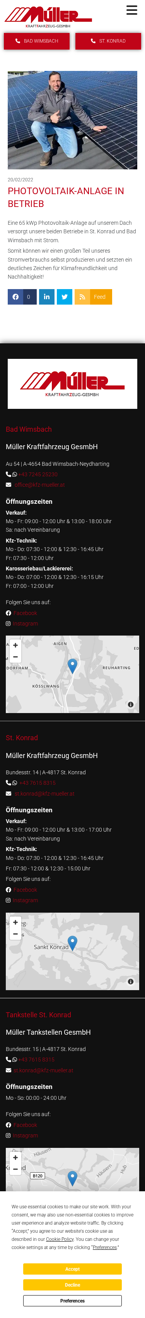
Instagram (25, 623)
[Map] (72, 674)
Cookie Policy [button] (59, 1239)
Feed (100, 297)
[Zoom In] (15, 645)
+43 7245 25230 (38, 474)
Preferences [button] (105, 1247)
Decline (72, 1285)
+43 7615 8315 (37, 783)
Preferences (72, 1301)
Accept (72, 1269)
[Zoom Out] (15, 657)
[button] (122, 10)
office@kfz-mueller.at (40, 485)
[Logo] (48, 17)
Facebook (25, 613)
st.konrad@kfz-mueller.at (45, 794)
